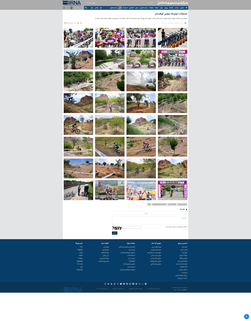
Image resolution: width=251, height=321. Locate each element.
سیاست (177, 8)
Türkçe (80, 258)
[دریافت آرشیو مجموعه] (75, 23)
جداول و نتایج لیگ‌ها (129, 264)
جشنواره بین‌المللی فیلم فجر (127, 253)
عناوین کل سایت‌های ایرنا (154, 253)
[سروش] (124, 284)
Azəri (81, 255)
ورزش (166, 8)
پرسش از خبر (131, 258)
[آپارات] (136, 284)
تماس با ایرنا (184, 250)
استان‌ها (125, 8)
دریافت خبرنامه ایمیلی (181, 275)
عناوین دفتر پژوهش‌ (155, 261)
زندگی (96, 8)
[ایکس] (142, 284)
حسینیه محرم (131, 267)
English (80, 250)
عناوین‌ (182, 8)
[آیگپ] (130, 284)
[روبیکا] (139, 284)
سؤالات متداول (183, 255)
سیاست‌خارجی (144, 8)
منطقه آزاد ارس (172, 204)
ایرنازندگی (106, 247)
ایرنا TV (105, 8)
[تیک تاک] (114, 284)
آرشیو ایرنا (184, 253)
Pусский (80, 264)
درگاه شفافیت (183, 267)
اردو (81, 267)
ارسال (114, 233)
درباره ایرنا (184, 247)
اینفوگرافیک (132, 261)
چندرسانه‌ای (113, 8)
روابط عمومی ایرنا (182, 261)
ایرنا (172, 3)
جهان (161, 8)
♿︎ (246, 316)
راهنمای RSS (183, 258)
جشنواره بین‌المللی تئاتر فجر (127, 270)
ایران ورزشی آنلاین (104, 261)
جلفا (149, 204)
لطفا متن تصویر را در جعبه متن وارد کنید (176, 227)
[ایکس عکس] (68, 8)
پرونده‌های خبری (156, 247)
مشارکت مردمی (183, 270)
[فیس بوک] (117, 284)
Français (80, 270)
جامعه (156, 8)
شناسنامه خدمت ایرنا (181, 264)
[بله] (133, 284)
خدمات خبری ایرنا (182, 278)
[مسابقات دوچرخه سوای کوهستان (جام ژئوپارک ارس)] (172, 38)
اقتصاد (171, 8)
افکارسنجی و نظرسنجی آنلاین (127, 247)
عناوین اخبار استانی (156, 255)
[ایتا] (127, 284)
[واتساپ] (105, 284)
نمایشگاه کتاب (131, 255)
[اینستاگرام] (64, 8)
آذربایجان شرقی (182, 204)
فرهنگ (151, 8)
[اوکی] (111, 284)
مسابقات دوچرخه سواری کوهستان (171, 14)
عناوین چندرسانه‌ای (156, 264)
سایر (92, 8)
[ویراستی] (121, 284)
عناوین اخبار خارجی (156, 258)
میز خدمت (184, 272)
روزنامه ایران (105, 250)
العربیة (81, 253)
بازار (101, 8)
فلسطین (131, 8)
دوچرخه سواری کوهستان (159, 204)
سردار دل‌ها (132, 250)
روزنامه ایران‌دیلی (104, 258)
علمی (136, 8)
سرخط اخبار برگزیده (156, 250)
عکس (119, 8)
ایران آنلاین (106, 255)
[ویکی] (108, 284)
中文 (81, 247)
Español (80, 261)
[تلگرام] (71, 8)
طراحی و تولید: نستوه (179, 290)
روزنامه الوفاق (105, 253)
